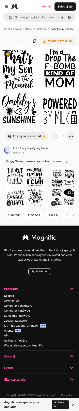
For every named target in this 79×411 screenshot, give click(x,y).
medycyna (34, 214)
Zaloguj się (65, 6)
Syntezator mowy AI (17, 316)
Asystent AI (11, 301)
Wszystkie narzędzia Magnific (23, 345)
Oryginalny (28, 54)
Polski (39, 271)
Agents (12, 330)
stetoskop (14, 214)
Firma (8, 368)
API (6, 335)
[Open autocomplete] (9, 17)
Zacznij (9, 356)
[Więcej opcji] (24, 41)
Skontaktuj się (15, 379)
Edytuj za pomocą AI (24, 137)
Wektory (41, 29)
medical (53, 214)
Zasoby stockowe (15, 320)
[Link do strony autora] (7, 150)
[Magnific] (39, 238)
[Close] (73, 404)
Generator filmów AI (17, 310)
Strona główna (12, 29)
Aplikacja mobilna (15, 340)
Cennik (47, 6)
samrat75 (18, 152)
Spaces (9, 296)
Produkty (11, 289)
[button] (39, 271)
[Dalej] (62, 136)
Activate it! (59, 404)
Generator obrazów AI (18, 306)
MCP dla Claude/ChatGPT (24, 326)
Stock (28, 29)
